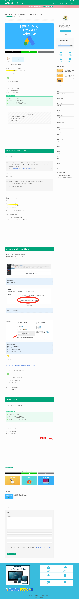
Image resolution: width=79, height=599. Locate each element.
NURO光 (59, 132)
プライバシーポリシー (39, 547)
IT (58, 158)
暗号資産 (59, 163)
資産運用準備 (60, 98)
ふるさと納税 (60, 115)
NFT (59, 168)
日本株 (59, 156)
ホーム (30, 595)
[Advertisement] (29, 135)
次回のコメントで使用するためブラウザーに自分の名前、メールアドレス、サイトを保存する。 (26, 544)
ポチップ (59, 91)
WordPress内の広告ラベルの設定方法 (19, 118)
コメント (9, 516)
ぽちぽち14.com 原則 (36, 595)
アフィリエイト (61, 124)
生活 (59, 127)
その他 (59, 153)
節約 (59, 112)
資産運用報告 (60, 120)
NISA (59, 141)
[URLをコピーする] (46, 52)
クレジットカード (61, 93)
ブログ (59, 144)
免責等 (43, 595)
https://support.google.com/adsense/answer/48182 (22, 168)
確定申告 (59, 134)
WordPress (60, 105)
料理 (59, 160)
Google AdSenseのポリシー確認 (18, 116)
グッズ (59, 110)
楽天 (59, 108)
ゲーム (59, 165)
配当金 (59, 129)
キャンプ (59, 88)
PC (58, 100)
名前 (8, 531)
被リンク (59, 146)
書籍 (59, 151)
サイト (8, 540)
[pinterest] (72, 0)
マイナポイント (61, 139)
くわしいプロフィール (65, 30)
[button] (13, 52)
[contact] (73, 0)
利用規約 (49, 547)
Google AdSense (8, 16)
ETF (59, 148)
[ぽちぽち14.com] (14, 3)
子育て (59, 136)
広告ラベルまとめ (15, 120)
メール (8, 536)
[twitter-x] (70, 0)
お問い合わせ (47, 595)
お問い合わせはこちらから (48, 6)
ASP (59, 117)
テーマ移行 (60, 103)
